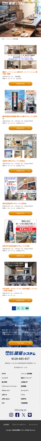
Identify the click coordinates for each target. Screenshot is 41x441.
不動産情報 (24, 403)
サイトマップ (33, 424)
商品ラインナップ (26, 378)
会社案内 (6, 424)
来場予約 (23, 399)
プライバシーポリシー (19, 424)
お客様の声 (24, 382)
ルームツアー (25, 390)
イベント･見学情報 (26, 373)
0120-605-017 (20, 358)
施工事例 (4, 382)
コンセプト (5, 378)
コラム (23, 394)
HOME (4, 373)
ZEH (3, 403)
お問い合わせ (6, 399)
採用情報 (23, 386)
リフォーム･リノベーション (9, 386)
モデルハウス (6, 390)
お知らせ (4, 394)
